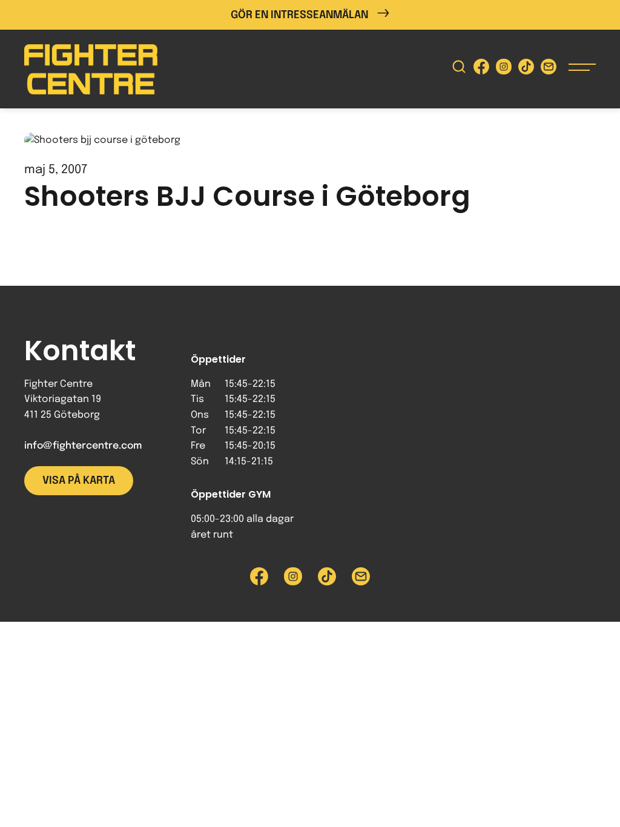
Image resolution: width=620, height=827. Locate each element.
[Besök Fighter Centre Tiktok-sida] (526, 69)
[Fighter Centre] (90, 69)
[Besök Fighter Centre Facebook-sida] (481, 69)
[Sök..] (459, 69)
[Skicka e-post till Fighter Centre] (548, 69)
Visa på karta (78, 480)
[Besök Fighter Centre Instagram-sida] (504, 69)
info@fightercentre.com (83, 446)
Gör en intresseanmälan (299, 15)
